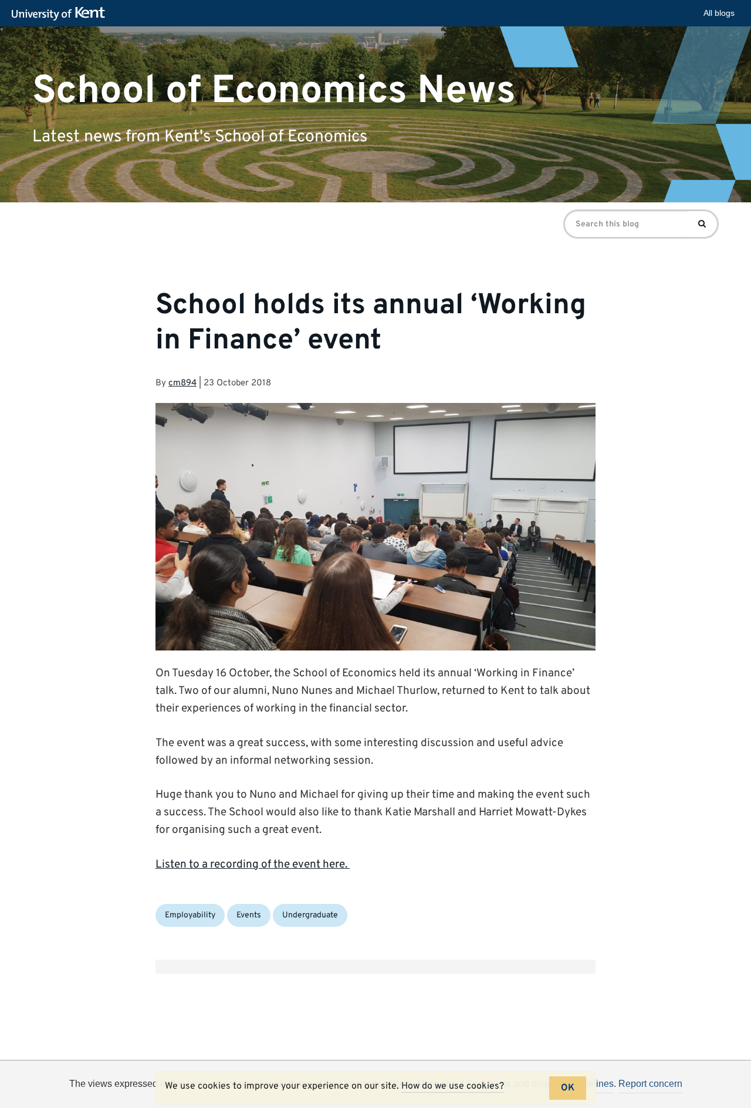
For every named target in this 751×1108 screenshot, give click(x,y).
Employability (190, 915)
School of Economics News (274, 90)
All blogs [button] (719, 13)
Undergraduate (310, 915)
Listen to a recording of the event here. (252, 865)
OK (567, 1088)
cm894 (182, 383)
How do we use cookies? (452, 1086)
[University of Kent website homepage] (61, 14)
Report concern (650, 1084)
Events (248, 915)
